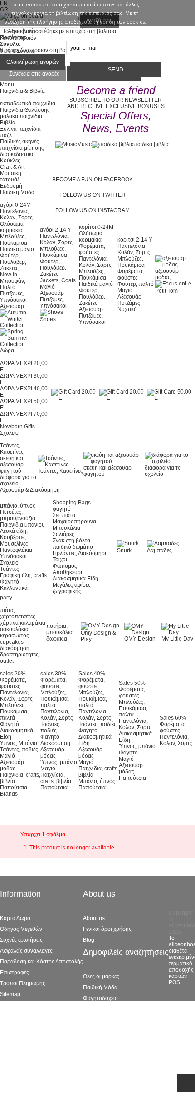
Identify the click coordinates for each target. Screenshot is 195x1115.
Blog (88, 940)
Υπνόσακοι (13, 556)
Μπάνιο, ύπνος (96, 781)
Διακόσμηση (55, 743)
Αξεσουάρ (12, 306)
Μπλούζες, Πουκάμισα (13, 239)
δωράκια (56, 639)
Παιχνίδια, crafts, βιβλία (55, 778)
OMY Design (140, 639)
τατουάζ (10, 179)
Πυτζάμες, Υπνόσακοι (13, 296)
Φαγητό (9, 582)
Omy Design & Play (98, 636)
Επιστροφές (14, 972)
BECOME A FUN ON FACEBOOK (92, 179)
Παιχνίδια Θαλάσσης (25, 110)
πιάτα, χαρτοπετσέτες (17, 613)
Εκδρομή (11, 186)
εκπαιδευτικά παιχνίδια (27, 103)
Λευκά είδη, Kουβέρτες (14, 534)
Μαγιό (47, 287)
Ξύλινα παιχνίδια (20, 129)
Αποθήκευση (68, 572)
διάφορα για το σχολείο (18, 480)
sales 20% (13, 673)
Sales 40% (91, 673)
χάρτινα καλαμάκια (22, 623)
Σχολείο (9, 563)
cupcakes (12, 642)
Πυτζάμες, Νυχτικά (129, 306)
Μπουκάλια (66, 528)
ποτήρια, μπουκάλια (59, 629)
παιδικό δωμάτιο (73, 547)
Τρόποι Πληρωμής (22, 983)
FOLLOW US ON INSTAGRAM (92, 210)
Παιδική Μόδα (100, 987)
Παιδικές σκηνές (19, 141)
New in (8, 274)
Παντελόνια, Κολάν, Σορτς (16, 214)
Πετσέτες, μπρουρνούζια (17, 515)
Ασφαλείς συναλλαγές (26, 951)
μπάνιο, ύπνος (17, 506)
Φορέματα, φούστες (92, 249)
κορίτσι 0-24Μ (96, 227)
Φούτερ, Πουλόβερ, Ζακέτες (13, 261)
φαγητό (62, 509)
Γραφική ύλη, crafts (23, 575)
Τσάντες (9, 569)
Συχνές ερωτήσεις (21, 940)
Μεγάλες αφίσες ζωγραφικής (72, 588)
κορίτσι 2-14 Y (134, 240)
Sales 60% (173, 718)
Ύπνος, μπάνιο (58, 762)
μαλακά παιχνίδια (21, 116)
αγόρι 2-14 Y (55, 230)
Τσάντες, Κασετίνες (12, 448)
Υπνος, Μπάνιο (18, 743)
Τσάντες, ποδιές (19, 749)
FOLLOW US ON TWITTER (92, 195)
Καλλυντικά (14, 588)
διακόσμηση (14, 648)
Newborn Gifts (17, 426)
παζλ (6, 135)
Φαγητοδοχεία (100, 998)
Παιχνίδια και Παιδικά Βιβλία (117, 1031)
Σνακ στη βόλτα (71, 540)
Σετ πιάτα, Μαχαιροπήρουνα (74, 518)
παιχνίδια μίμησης (22, 148)
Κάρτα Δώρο (15, 918)
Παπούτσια (13, 787)
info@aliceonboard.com (45, 1103)
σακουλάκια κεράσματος (14, 632)
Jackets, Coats (58, 280)
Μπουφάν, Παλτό (12, 284)
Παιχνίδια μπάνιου (22, 525)
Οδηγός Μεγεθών (21, 929)
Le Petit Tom (98, 1009)
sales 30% (53, 673)
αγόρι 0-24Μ (15, 205)
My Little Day (177, 639)
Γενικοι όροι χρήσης (107, 929)
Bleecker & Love (103, 1020)
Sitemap (10, 994)
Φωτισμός (65, 566)
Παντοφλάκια (16, 550)
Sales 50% (132, 683)
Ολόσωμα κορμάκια (12, 227)
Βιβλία (7, 122)
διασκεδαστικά (17, 154)
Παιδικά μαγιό (17, 249)
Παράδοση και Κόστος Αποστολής (41, 961)
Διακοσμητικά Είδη (75, 578)
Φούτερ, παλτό (135, 284)
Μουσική (10, 173)
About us (94, 918)
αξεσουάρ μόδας (167, 274)
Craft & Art (12, 167)
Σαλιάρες (63, 534)
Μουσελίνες (14, 544)
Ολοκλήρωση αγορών (32, 62)
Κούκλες (10, 160)
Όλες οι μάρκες (101, 976)
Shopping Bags (72, 502)
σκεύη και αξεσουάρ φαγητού (12, 464)
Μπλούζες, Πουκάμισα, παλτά (14, 711)
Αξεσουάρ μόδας (12, 765)
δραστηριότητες (19, 654)
